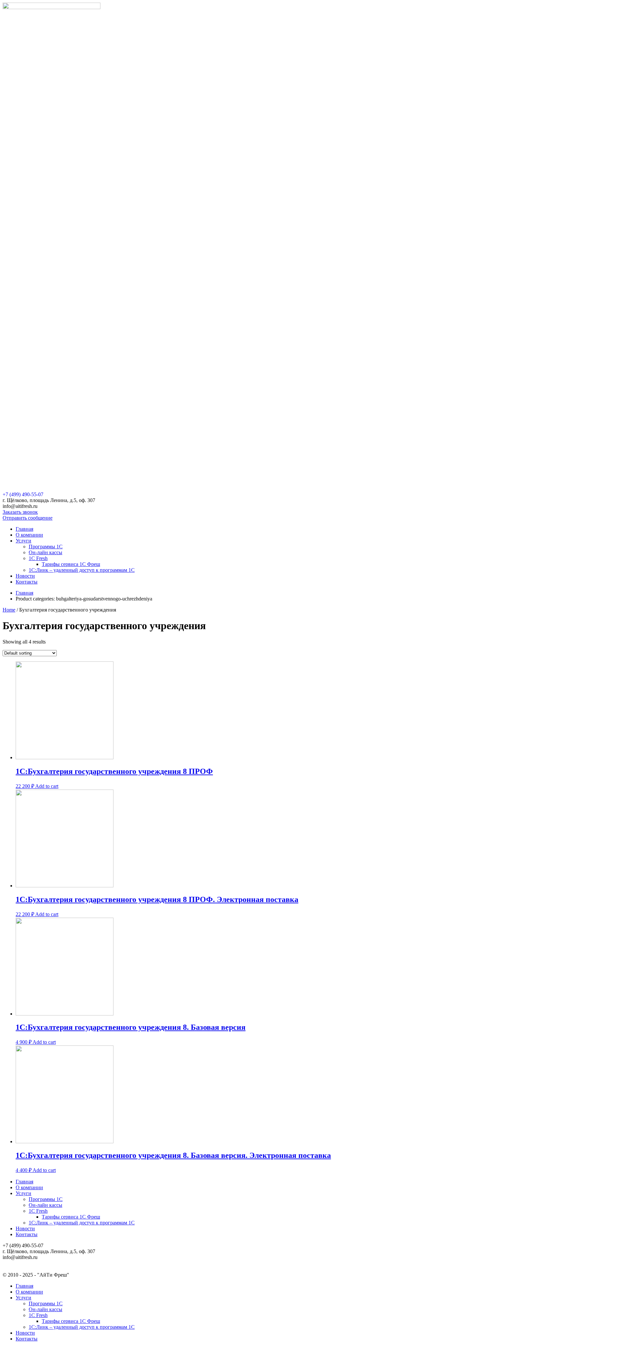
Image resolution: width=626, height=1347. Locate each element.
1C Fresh (38, 558)
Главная (24, 529)
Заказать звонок (20, 512)
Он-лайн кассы (45, 552)
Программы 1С (46, 546)
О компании (29, 535)
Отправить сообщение (27, 518)
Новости (25, 576)
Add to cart (46, 786)
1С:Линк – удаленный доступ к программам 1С (82, 570)
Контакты (26, 582)
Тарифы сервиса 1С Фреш (71, 564)
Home (9, 610)
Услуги (23, 540)
